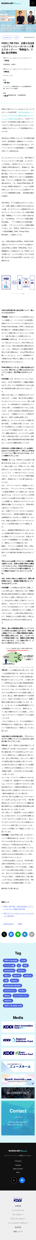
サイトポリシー (18, 1214)
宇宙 (6, 981)
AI (19, 965)
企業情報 (18, 1206)
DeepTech (21, 971)
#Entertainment (9, 924)
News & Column (18, 1169)
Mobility (7, 996)
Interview (18, 1165)
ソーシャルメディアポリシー (18, 1223)
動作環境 (18, 1227)
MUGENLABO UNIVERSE (13, 986)
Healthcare (27, 976)
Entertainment (7, 37)
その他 (23, 960)
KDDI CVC (17, 976)
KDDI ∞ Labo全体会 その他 (13, 1006)
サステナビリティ (10, 991)
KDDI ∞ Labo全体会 (11, 960)
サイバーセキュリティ (21, 996)
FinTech (22, 991)
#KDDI (20, 924)
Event (18, 1172)
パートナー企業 (9, 965)
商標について (18, 1231)
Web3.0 (7, 976)
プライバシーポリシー (18, 1218)
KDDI (16, 37)
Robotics (14, 981)
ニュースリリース (18, 1210)
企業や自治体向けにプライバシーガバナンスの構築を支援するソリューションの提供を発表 (18, 115)
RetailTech (8, 1001)
